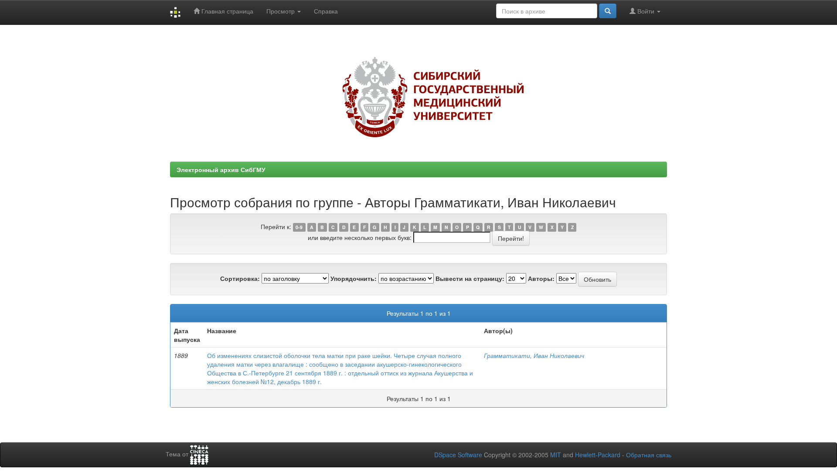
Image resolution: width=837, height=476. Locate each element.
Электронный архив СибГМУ (221, 169)
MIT (555, 454)
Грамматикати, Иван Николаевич (534, 355)
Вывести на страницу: (470, 278)
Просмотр (281, 11)
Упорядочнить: (353, 278)
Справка (326, 11)
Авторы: (541, 278)
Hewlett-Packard (597, 454)
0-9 (299, 227)
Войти (646, 11)
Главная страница (226, 11)
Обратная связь (648, 454)
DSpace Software (458, 454)
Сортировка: (240, 278)
